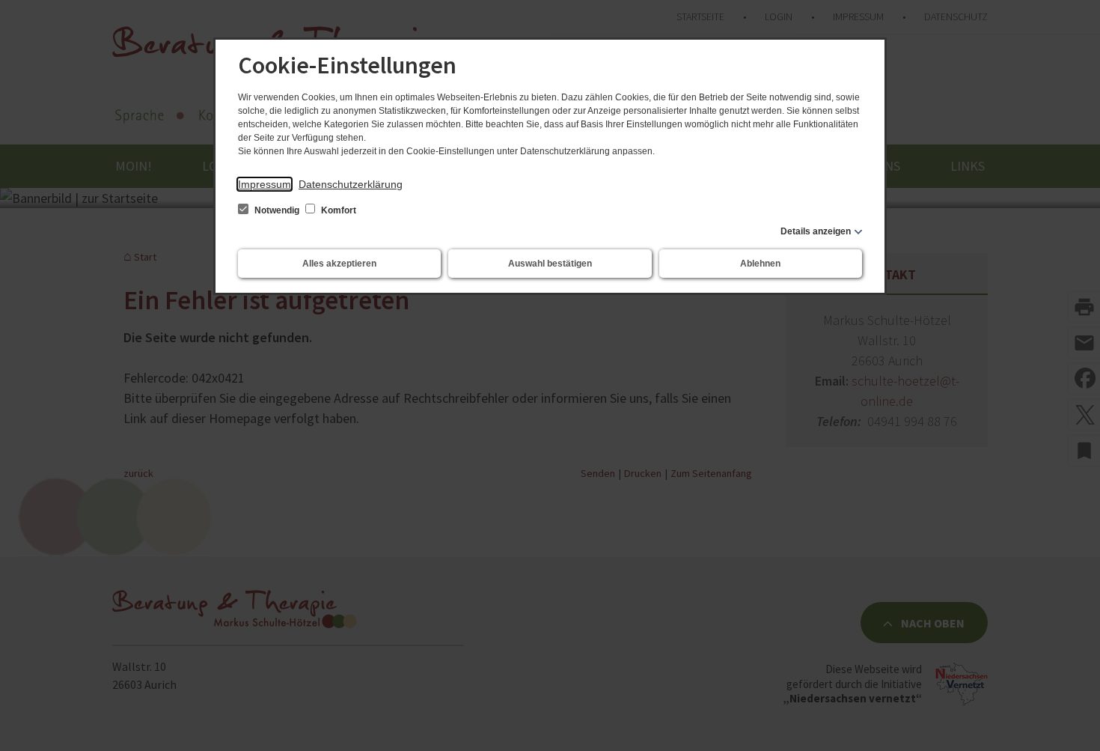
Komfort (337, 210)
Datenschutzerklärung (351, 184)
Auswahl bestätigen (550, 263)
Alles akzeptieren (339, 263)
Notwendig (277, 210)
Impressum (264, 184)
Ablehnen (760, 263)
